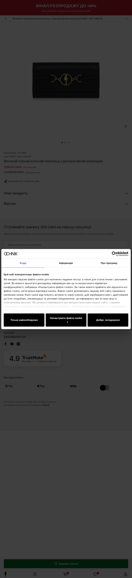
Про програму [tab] (109, 263)
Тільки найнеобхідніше (24, 320)
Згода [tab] (22, 263)
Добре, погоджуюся (108, 320)
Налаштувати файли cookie (66, 318)
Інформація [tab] (66, 263)
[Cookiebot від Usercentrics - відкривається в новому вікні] (114, 253)
